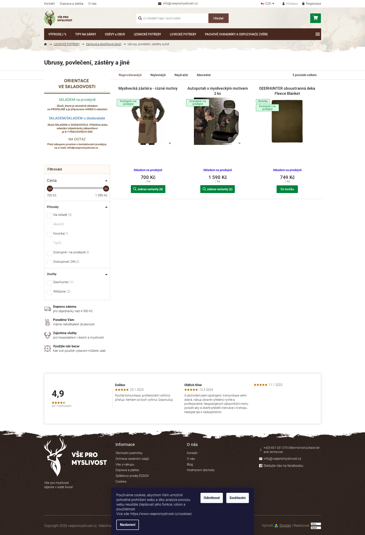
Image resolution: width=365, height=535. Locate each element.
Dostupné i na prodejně (70, 252)
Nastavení (127, 525)
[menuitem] (57, 34)
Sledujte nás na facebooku (283, 466)
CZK (268, 4)
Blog (190, 464)
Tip (56, 243)
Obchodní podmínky (129, 453)
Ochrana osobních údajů (132, 459)
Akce (58, 224)
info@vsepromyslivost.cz (282, 459)
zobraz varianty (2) (219, 189)
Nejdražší (181, 75)
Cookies (121, 481)
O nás (92, 4)
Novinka (60, 233)
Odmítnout (212, 498)
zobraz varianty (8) (150, 189)
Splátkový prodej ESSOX (132, 476)
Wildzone (61, 291)
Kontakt (49, 4)
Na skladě (62, 215)
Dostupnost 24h (65, 262)
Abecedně (204, 75)
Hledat (219, 18)
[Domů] (47, 44)
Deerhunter (62, 282)
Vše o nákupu (124, 464)
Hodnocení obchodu (201, 470)
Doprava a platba (71, 4)
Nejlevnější (158, 75)
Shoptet (285, 525)
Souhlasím (237, 498)
